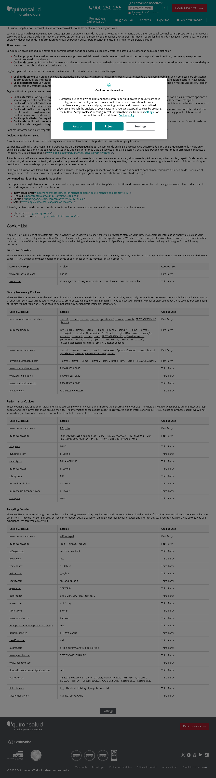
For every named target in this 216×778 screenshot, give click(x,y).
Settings (140, 126)
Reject (109, 126)
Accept (78, 126)
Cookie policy (126, 115)
